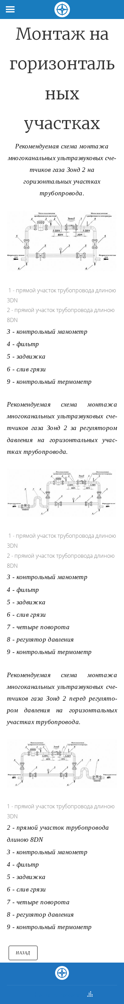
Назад (23, 953)
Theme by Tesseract (57, 994)
